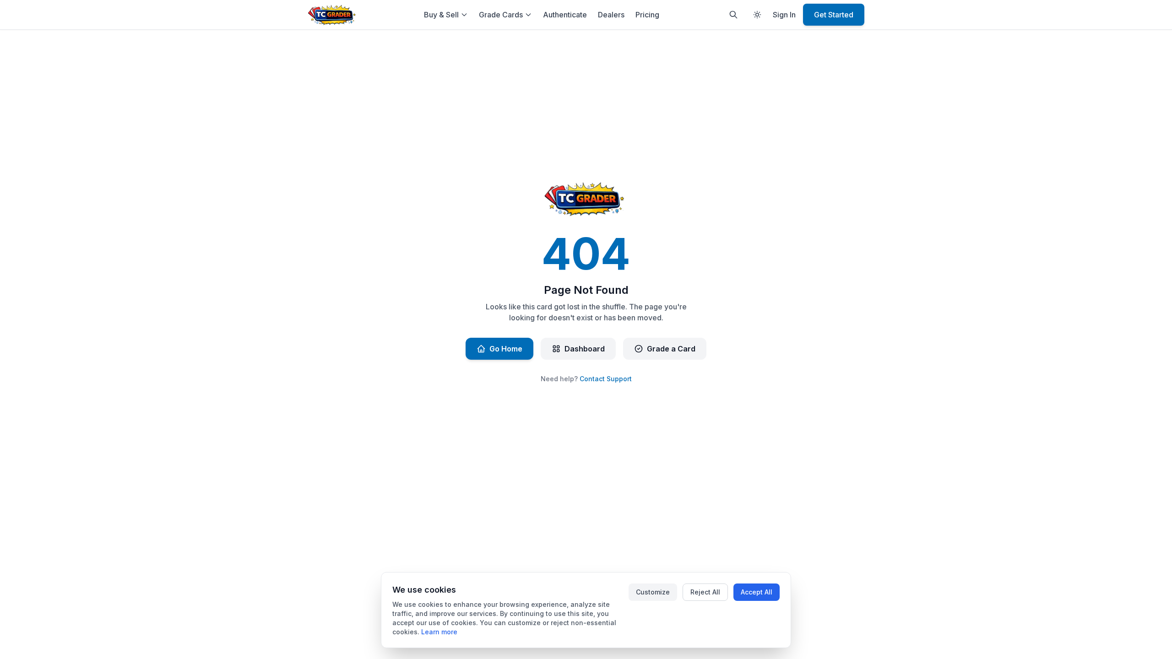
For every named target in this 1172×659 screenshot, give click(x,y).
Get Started (833, 14)
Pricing (647, 14)
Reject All (705, 592)
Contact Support (606, 379)
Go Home (505, 348)
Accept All (756, 592)
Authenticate (565, 14)
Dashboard (584, 348)
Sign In (784, 14)
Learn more (439, 632)
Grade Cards (501, 14)
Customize (653, 592)
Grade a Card (671, 348)
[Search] (733, 14)
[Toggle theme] (757, 14)
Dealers (611, 14)
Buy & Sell (441, 14)
